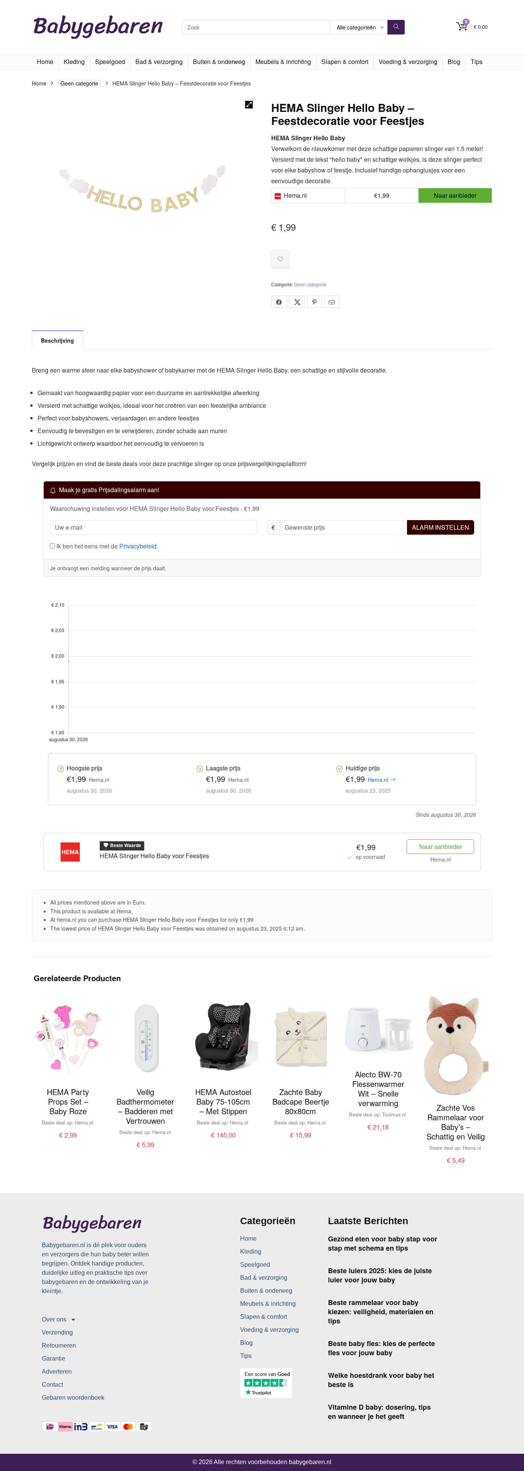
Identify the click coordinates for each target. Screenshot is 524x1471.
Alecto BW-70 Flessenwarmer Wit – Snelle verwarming (378, 1088)
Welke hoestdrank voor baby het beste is (381, 1379)
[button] (249, 104)
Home (45, 61)
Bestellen (68, 1142)
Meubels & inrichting (283, 61)
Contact (52, 1384)
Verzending (57, 1332)
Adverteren (57, 1371)
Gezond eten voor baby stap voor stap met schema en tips (382, 1243)
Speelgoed (110, 61)
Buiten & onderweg (219, 61)
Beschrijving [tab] (57, 340)
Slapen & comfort (344, 61)
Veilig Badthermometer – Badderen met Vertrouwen (145, 1106)
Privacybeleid (138, 546)
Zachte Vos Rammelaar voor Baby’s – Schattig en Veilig (456, 1122)
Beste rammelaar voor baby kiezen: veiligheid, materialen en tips (380, 1311)
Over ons (54, 1319)
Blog (454, 61)
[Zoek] (396, 27)
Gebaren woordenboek (73, 1397)
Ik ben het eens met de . (106, 546)
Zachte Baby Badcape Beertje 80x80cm (300, 1101)
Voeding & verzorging (408, 61)
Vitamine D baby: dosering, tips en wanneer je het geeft (379, 1411)
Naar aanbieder (440, 846)
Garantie (53, 1358)
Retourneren (59, 1345)
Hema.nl (378, 779)
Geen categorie (79, 83)
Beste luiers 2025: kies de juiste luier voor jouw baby (380, 1275)
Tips (477, 61)
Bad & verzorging (159, 61)
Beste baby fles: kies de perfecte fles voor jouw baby (381, 1348)
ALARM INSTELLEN (440, 527)
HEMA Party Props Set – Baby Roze (68, 1101)
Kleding (74, 61)
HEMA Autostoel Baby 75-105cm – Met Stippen (223, 1101)
